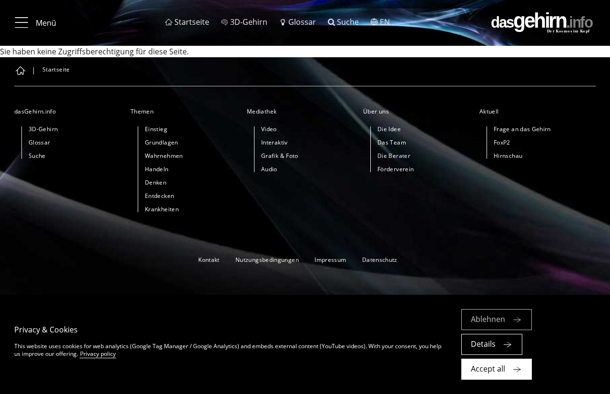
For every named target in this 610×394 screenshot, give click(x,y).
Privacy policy (98, 354)
